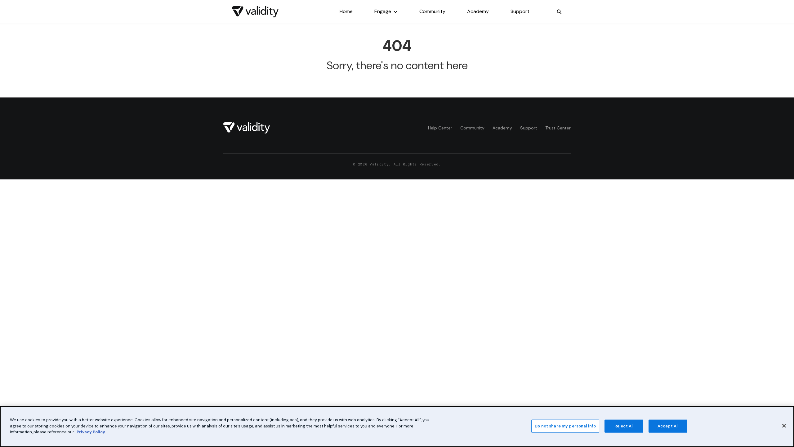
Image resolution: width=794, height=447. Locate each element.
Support (520, 11)
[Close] (784, 426)
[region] (397, 426)
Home (346, 11)
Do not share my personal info (565, 426)
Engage (382, 11)
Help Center (440, 128)
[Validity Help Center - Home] (255, 11)
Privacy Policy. (91, 432)
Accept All (668, 426)
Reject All (623, 426)
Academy (478, 11)
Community (432, 11)
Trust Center (558, 128)
